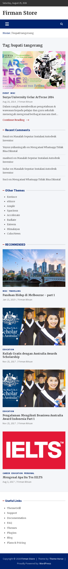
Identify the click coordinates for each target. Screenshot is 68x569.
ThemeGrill (14, 508)
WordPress (45, 563)
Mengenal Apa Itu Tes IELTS (23, 477)
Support (12, 513)
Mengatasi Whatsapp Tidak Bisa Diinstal (36, 179)
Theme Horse (56, 558)
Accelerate (13, 215)
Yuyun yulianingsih (14, 147)
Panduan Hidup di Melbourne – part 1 (29, 295)
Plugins (11, 532)
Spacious (12, 210)
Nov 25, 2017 (9, 361)
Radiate (11, 219)
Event (6, 93)
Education (8, 349)
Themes (12, 527)
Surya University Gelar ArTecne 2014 (28, 97)
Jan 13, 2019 (9, 299)
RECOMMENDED (15, 244)
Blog (10, 537)
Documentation (16, 518)
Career (6, 473)
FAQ (9, 522)
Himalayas (13, 229)
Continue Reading (14, 119)
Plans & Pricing (16, 542)
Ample (11, 206)
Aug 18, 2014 (9, 101)
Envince (12, 196)
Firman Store (20, 13)
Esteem (11, 224)
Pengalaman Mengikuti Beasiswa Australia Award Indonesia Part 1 (33, 417)
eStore (11, 201)
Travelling (15, 291)
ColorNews (13, 233)
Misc (12, 93)
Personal (29, 473)
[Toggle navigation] (7, 24)
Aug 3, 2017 (8, 481)
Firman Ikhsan (25, 101)
